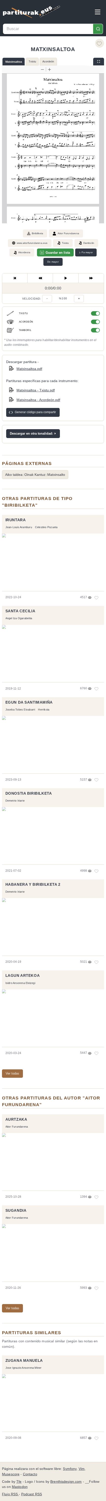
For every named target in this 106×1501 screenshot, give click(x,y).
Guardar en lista (58, 252)
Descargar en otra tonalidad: (31, 433)
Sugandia (16, 1210)
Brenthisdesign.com (66, 1481)
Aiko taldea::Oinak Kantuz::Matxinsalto (35, 475)
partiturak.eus (31, 12)
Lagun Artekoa (22, 976)
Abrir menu (97, 11)
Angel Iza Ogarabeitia (18, 618)
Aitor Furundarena (68, 233)
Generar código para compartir (35, 412)
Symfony (69, 1469)
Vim (82, 1469)
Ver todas (12, 1073)
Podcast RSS (31, 1494)
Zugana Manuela (24, 1361)
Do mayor (53, 261)
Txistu (32, 61)
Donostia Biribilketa (28, 793)
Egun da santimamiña (29, 702)
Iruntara (15, 520)
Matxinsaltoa (13, 61)
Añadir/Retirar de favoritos (99, 43)
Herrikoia (43, 709)
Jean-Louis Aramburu (18, 527)
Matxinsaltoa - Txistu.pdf (36, 390)
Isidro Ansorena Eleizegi (20, 982)
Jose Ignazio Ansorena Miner (23, 1367)
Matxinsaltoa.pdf (29, 369)
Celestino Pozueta (46, 527)
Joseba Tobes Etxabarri (20, 709)
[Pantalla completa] (98, 61)
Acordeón (48, 61)
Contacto (30, 1474)
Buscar (98, 29)
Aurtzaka (16, 1119)
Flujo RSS (10, 1494)
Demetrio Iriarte (15, 800)
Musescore (10, 1474)
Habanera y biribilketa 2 (32, 884)
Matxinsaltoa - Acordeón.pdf (38, 400)
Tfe (18, 1481)
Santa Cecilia (20, 611)
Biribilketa (37, 233)
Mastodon (20, 1487)
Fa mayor (86, 252)
